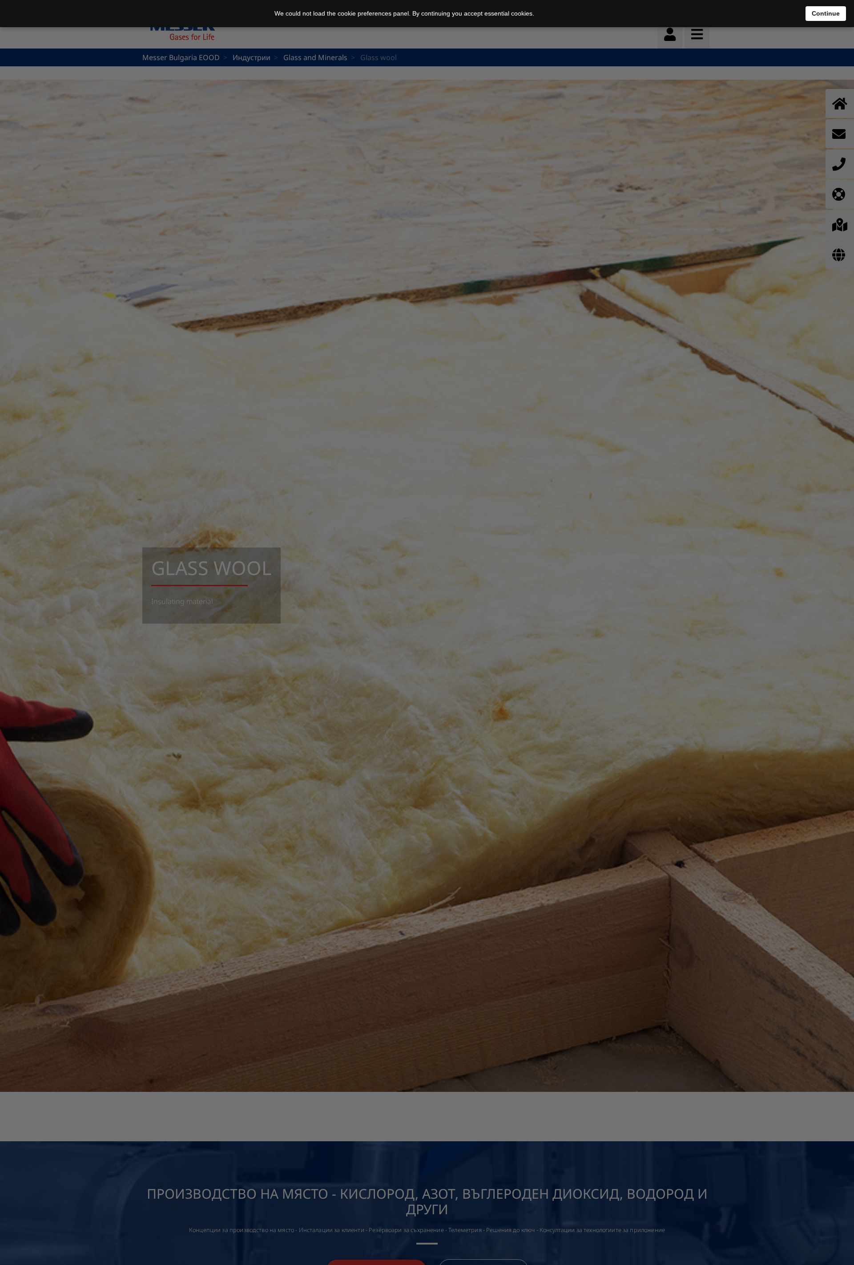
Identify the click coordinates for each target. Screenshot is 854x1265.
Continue (826, 13)
